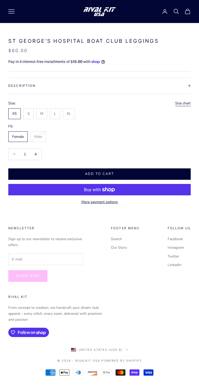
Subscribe (28, 276)
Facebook (175, 239)
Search (116, 239)
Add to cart (99, 173)
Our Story (119, 247)
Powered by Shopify (121, 360)
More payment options (99, 201)
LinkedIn (174, 264)
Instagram (176, 247)
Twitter (173, 256)
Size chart (183, 103)
